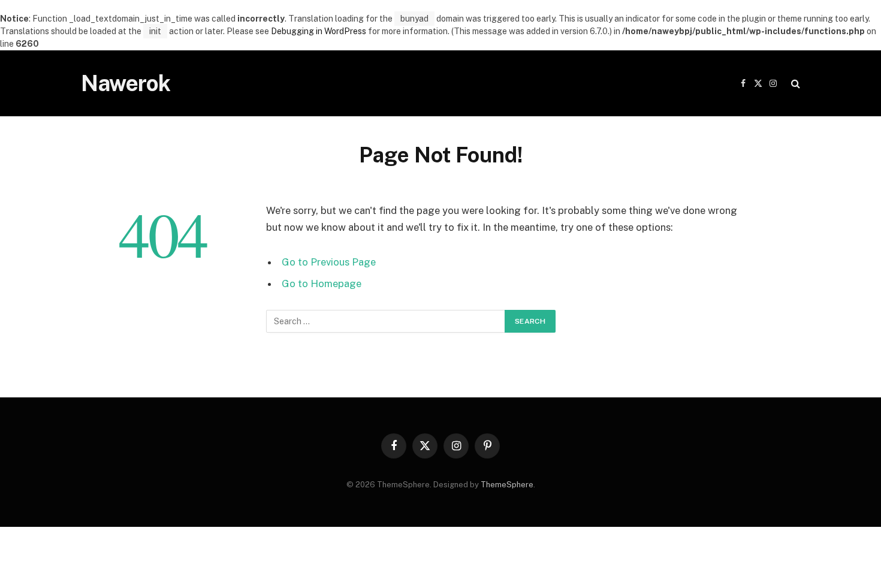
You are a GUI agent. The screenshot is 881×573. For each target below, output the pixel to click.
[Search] (794, 83)
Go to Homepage (321, 283)
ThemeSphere (507, 484)
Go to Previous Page (329, 262)
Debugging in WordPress (318, 31)
